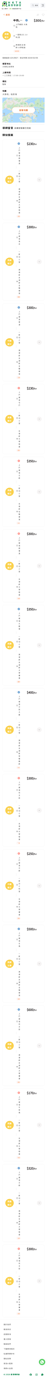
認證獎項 (7, 1334)
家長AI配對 (8, 1363)
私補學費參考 (9, 1354)
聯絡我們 (7, 1344)
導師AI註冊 (8, 1368)
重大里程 (7, 1339)
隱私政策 (7, 1358)
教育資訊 (7, 1329)
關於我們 (7, 1324)
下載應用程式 (9, 1349)
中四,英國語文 (18, 20)
